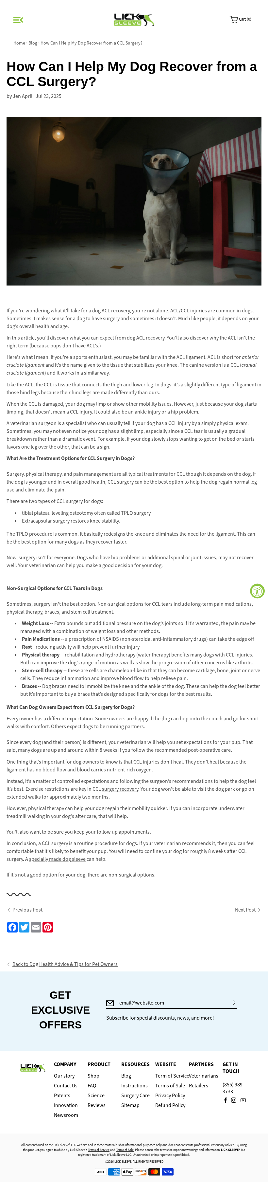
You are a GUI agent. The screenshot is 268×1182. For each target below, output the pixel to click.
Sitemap (130, 1105)
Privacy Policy (167, 1095)
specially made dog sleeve (57, 859)
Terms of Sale (167, 1085)
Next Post (245, 909)
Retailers (198, 1085)
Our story (64, 1076)
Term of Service (167, 1076)
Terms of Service (98, 1150)
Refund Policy (167, 1105)
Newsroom (66, 1115)
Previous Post (27, 909)
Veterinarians (201, 1076)
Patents (62, 1095)
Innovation (66, 1105)
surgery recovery (120, 788)
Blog (33, 43)
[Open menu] (17, 20)
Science (96, 1095)
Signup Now (234, 1002)
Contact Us (65, 1085)
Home (19, 43)
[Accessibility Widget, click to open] (257, 591)
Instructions (133, 1085)
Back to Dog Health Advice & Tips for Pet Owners (65, 964)
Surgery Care (133, 1095)
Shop (93, 1076)
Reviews (97, 1105)
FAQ (92, 1085)
